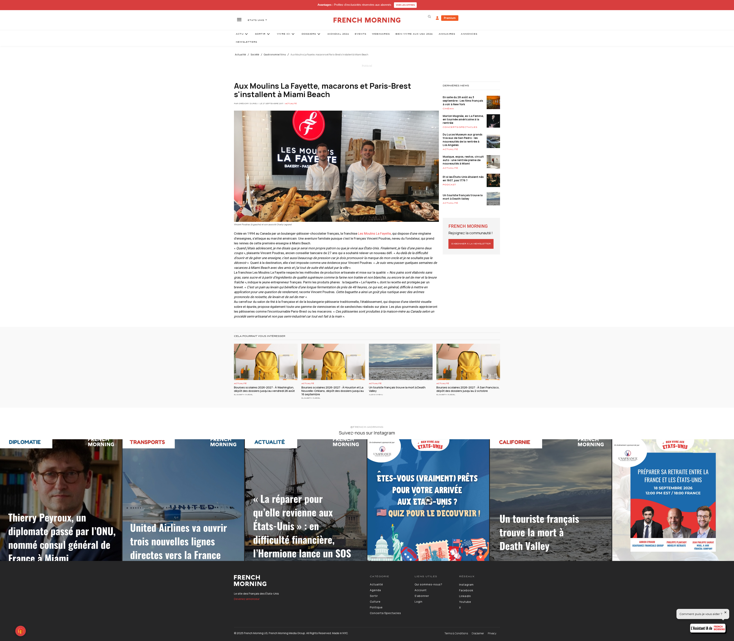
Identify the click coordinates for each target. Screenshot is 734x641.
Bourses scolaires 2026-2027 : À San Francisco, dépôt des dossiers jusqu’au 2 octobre (467, 389)
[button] (429, 16)
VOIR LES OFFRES (405, 5)
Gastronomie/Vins (275, 54)
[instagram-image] (61, 500)
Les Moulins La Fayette (374, 233)
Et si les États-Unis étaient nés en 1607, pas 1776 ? (463, 178)
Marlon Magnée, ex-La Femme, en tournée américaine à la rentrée (463, 119)
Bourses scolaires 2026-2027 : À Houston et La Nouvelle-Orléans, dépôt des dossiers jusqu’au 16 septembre (332, 390)
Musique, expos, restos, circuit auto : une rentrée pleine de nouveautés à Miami (463, 160)
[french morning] (367, 20)
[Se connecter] (437, 18)
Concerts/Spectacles (460, 127)
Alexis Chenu (376, 394)
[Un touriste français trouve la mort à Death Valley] (401, 362)
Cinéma (448, 109)
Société (255, 54)
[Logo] (299, 580)
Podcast (449, 185)
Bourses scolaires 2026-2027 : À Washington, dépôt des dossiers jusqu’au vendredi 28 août (264, 389)
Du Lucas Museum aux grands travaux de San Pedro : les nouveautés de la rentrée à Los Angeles (462, 140)
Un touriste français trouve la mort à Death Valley (463, 196)
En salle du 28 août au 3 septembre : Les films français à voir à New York (463, 100)
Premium (450, 17)
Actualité (240, 54)
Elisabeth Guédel (243, 394)
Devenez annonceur (247, 599)
